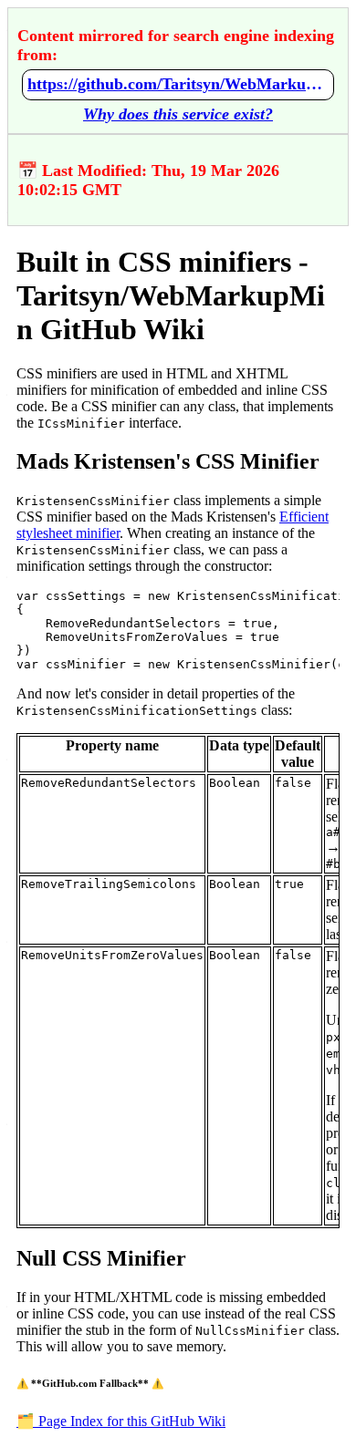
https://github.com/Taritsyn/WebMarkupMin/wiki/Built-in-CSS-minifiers (178, 84)
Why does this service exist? (178, 114)
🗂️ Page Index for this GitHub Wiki (120, 1421)
